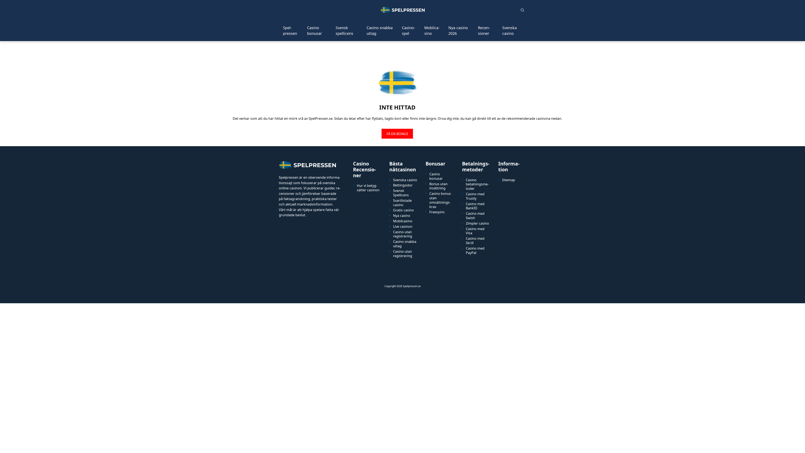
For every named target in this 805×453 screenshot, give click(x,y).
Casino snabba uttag (380, 30)
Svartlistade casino (402, 202)
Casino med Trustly (475, 196)
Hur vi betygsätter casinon (368, 188)
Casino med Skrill (475, 240)
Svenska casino (509, 30)
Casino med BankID (475, 206)
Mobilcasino (432, 30)
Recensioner (484, 30)
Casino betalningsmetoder (477, 184)
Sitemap (508, 180)
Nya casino (401, 215)
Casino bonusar (314, 30)
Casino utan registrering (402, 234)
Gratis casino (403, 210)
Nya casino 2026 (458, 30)
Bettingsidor (403, 185)
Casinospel (408, 30)
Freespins (437, 212)
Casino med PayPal (475, 250)
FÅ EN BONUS (397, 133)
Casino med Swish (475, 215)
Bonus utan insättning (438, 186)
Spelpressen (290, 30)
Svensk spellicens (344, 30)
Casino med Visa (475, 231)
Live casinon (402, 226)
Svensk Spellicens (401, 193)
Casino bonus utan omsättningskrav (440, 200)
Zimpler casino (477, 223)
